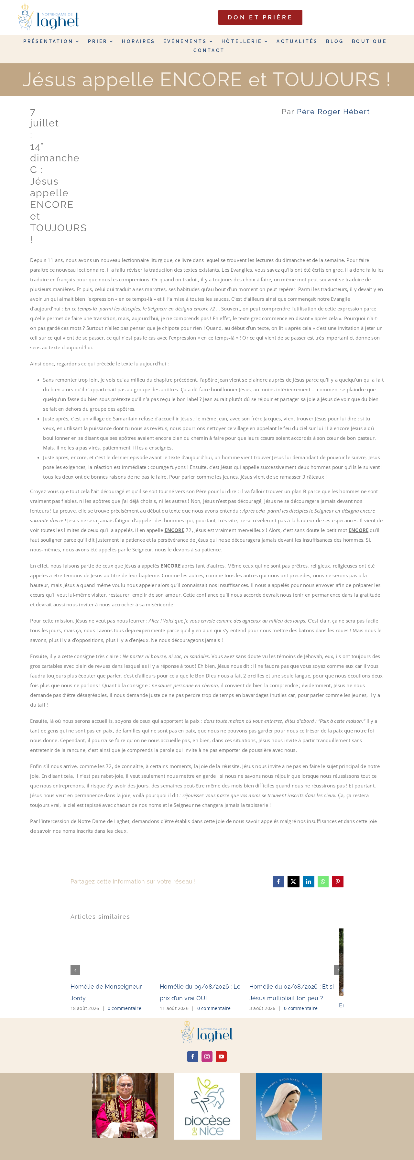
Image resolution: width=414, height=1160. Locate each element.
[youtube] (221, 1056)
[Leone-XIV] (125, 1075)
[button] (75, 970)
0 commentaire (124, 996)
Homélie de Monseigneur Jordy (115, 986)
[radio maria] (289, 1075)
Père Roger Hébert (333, 111)
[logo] (207, 1021)
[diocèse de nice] (207, 1075)
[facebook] (192, 1056)
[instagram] (207, 1056)
